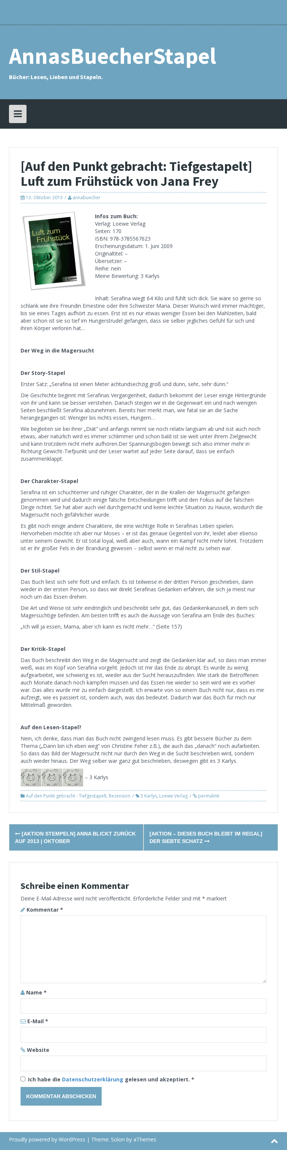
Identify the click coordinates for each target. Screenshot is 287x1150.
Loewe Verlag (173, 796)
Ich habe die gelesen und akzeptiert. (111, 1079)
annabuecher (86, 197)
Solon (118, 1139)
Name (36, 992)
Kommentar (45, 909)
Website (38, 1049)
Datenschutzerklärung (93, 1079)
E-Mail (37, 1021)
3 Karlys (149, 796)
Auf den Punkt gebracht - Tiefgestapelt (66, 796)
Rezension (119, 796)
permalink (208, 796)
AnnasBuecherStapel (112, 56)
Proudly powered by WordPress (47, 1139)
